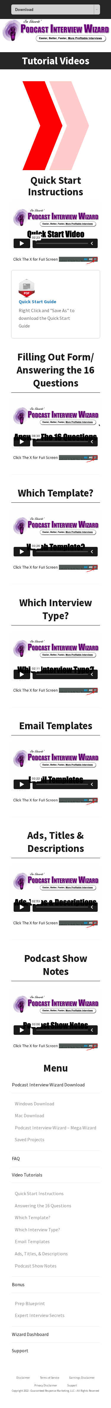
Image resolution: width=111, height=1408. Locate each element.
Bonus (18, 1284)
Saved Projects (29, 1139)
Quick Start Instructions (39, 1193)
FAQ (16, 1158)
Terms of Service (49, 1377)
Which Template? (32, 1217)
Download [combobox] (24, 9)
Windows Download (34, 1104)
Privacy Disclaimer (45, 1385)
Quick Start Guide (37, 301)
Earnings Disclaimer (82, 1377)
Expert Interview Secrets (40, 1315)
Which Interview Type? (37, 1230)
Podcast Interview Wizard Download (48, 1085)
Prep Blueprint (30, 1303)
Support (20, 1350)
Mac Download (29, 1115)
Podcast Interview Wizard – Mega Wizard (55, 1128)
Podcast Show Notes (36, 1266)
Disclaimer (23, 1377)
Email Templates (32, 1241)
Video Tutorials (27, 1175)
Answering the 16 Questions (43, 1206)
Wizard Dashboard (30, 1334)
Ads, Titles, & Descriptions (41, 1254)
